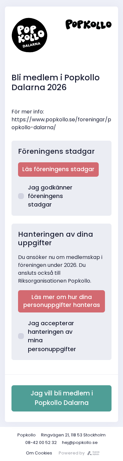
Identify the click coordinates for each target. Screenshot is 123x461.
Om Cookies (39, 453)
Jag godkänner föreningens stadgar (50, 196)
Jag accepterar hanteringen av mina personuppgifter (52, 336)
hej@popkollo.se (80, 442)
